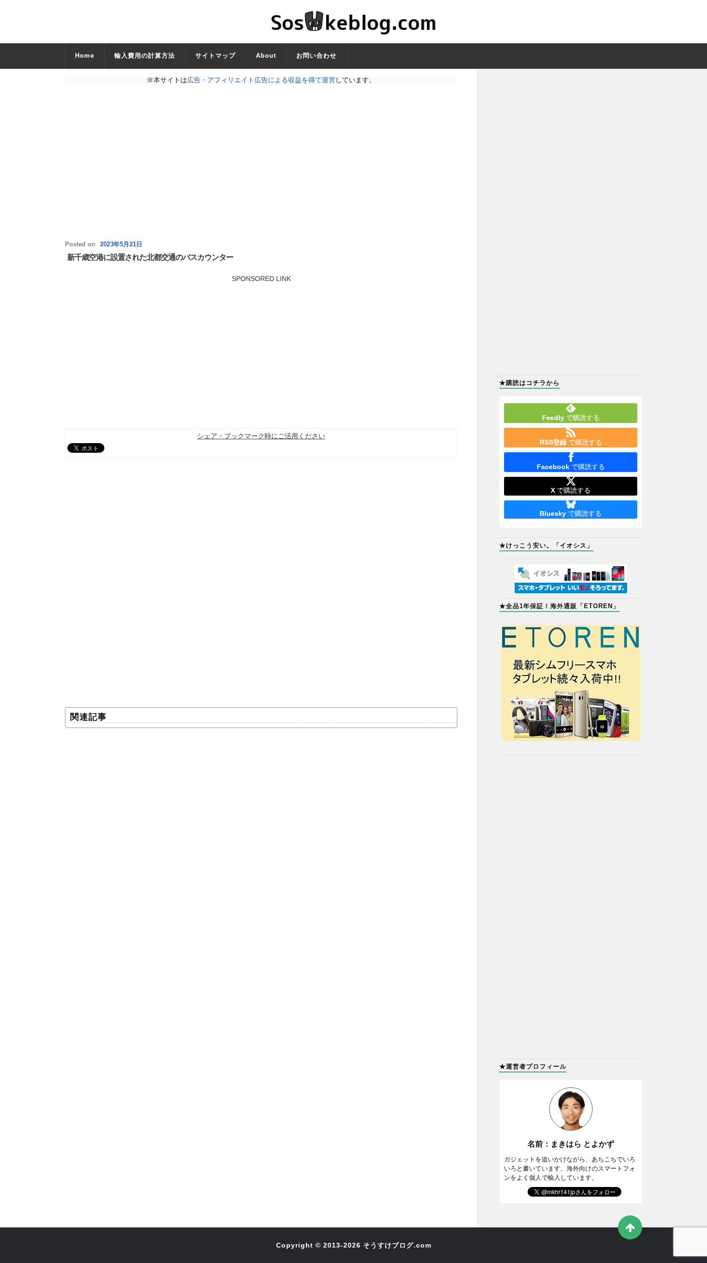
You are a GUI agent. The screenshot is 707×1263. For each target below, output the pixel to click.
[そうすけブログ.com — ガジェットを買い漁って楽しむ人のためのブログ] (353, 21)
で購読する (571, 417)
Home (84, 55)
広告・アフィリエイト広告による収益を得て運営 (261, 80)
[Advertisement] (261, 162)
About (266, 55)
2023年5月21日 (121, 244)
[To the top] (630, 1227)
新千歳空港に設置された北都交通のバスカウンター (150, 257)
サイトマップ (215, 55)
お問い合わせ (316, 55)
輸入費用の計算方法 (144, 55)
